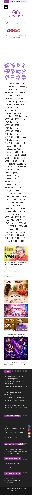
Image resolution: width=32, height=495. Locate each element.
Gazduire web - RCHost (10, 437)
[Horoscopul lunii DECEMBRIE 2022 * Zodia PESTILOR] (16, 253)
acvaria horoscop (19, 86)
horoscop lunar (10, 155)
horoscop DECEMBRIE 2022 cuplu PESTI (15, 119)
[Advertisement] (16, 50)
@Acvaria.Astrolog (9, 449)
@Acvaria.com (8, 463)
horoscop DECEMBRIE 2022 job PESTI (13, 131)
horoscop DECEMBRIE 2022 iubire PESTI (14, 125)
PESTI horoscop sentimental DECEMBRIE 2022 (15, 211)
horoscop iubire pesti (13, 152)
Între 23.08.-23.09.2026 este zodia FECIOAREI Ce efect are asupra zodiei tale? (15, 407)
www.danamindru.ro (20, 493)
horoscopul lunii (11, 175)
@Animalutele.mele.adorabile (12, 480)
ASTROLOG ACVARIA (19, 336)
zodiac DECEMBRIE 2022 (15, 241)
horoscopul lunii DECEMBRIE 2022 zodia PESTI (14, 187)
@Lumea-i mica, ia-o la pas (11, 453)
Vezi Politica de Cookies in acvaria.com (14, 432)
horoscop (22, 101)
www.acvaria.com (21, 491)
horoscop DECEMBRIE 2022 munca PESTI (15, 137)
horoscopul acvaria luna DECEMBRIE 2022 (15, 164)
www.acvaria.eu (10, 493)
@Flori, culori (23, 451)
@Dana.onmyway (9, 482)
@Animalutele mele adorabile (12, 451)
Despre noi (7, 426)
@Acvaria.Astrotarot (9, 478)
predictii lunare (16, 229)
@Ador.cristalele (19, 449)
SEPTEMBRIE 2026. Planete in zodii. (14, 397)
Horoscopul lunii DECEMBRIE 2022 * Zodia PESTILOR (15, 263)
